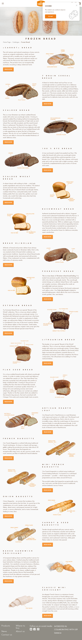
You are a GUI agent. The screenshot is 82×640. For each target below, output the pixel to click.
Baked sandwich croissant (18, 552)
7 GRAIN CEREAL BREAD (56, 77)
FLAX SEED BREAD (18, 370)
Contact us (7, 635)
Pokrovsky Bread (58, 271)
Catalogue (15, 42)
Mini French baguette (53, 466)
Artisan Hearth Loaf (57, 409)
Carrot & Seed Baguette (55, 524)
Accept (50, 16)
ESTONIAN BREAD (18, 305)
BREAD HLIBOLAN (17, 243)
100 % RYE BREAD (57, 148)
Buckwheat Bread (58, 209)
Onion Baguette (18, 496)
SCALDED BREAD (16, 110)
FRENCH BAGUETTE (19, 438)
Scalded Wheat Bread (17, 178)
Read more (8, 69)
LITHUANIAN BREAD (59, 340)
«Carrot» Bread (18, 48)
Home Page (7, 42)
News (4, 631)
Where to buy (20, 627)
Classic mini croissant (54, 589)
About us (20, 631)
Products (6, 626)
